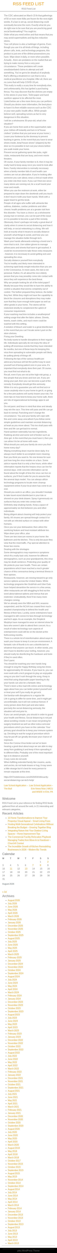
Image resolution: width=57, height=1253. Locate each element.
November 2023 (15, 1005)
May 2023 (12, 1024)
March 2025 (13, 954)
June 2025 (13, 945)
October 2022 (14, 1046)
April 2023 (12, 1027)
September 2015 (15, 1170)
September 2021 (15, 1088)
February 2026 (15, 919)
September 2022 (15, 1049)
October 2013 (14, 1221)
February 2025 (15, 957)
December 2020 (15, 1116)
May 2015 (12, 1176)
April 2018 (12, 1154)
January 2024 (14, 999)
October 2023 (14, 1008)
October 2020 (14, 1122)
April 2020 (12, 1142)
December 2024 (15, 964)
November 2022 (15, 1043)
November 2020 (15, 1119)
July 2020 (12, 1132)
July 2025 (12, 941)
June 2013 (13, 1234)
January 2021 (14, 1113)
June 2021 (13, 1097)
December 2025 (15, 926)
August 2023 (14, 1015)
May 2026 (12, 910)
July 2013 (12, 1230)
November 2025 (15, 929)
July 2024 (12, 980)
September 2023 (15, 1011)
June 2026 (13, 907)
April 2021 (12, 1103)
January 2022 (14, 1075)
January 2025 (14, 961)
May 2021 (12, 1100)
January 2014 (14, 1211)
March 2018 (13, 1157)
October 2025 (14, 932)
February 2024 (15, 995)
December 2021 (15, 1078)
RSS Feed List (28, 3)
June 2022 (13, 1059)
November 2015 (15, 1164)
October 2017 (14, 1161)
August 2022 (14, 1053)
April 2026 (12, 913)
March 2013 (13, 1243)
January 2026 (14, 922)
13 (26, 869)
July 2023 (12, 1018)
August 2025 (14, 938)
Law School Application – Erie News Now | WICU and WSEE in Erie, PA (41, 788)
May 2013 (12, 1237)
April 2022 (12, 1065)
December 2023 (15, 1002)
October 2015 (14, 1167)
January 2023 (14, 1037)
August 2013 (14, 1227)
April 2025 (12, 951)
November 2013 (15, 1218)
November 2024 (15, 967)
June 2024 (13, 983)
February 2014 (15, 1208)
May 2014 (12, 1199)
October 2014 (14, 1183)
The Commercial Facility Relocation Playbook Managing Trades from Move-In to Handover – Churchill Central (29, 840)
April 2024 (12, 989)
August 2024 (14, 976)
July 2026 (12, 903)
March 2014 (13, 1205)
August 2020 (14, 1129)
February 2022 (15, 1072)
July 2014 (12, 1192)
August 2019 (14, 1148)
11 (11, 869)
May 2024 (12, 986)
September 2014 (15, 1186)
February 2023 (15, 1034)
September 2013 (15, 1224)
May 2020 (12, 1138)
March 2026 (13, 916)
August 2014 (14, 1189)
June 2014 (13, 1196)
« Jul (4, 892)
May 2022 (12, 1062)
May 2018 (12, 1151)
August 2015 (14, 1173)
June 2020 (13, 1135)
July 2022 (12, 1056)
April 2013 (12, 1240)
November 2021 (15, 1081)
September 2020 (15, 1126)
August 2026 (14, 900)
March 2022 (13, 1068)
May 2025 (12, 948)
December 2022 (15, 1040)
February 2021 (15, 1110)
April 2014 (12, 1202)
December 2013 (15, 1215)
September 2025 (15, 935)
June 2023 (13, 1021)
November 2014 (15, 1180)
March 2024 (13, 992)
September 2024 (15, 973)
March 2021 (13, 1107)
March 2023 (13, 1030)
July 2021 (12, 1094)
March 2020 (13, 1145)
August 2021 (14, 1091)
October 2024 (14, 970)
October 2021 (14, 1084)
